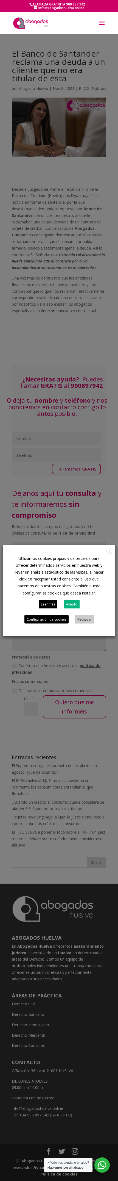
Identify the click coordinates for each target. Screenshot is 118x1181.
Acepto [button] (71, 604)
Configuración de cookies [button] (46, 619)
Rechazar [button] (84, 619)
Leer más (48, 604)
